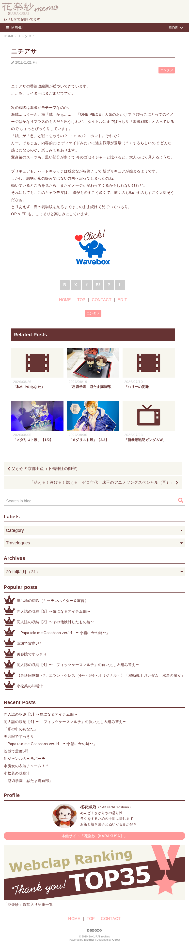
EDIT (122, 300)
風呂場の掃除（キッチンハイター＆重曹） (52, 600)
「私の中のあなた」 (21, 729)
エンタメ (166, 70)
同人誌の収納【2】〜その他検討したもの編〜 (55, 622)
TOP (81, 300)
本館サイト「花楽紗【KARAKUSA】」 (94, 836)
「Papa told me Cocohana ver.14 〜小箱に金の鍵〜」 (63, 633)
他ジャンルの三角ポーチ (24, 758)
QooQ (116, 939)
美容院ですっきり (32, 654)
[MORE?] (64, 825)
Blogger (89, 939)
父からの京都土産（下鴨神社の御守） (46, 469)
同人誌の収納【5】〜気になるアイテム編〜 (53, 611)
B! (98, 285)
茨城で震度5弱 (29, 643)
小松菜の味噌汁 (30, 686)
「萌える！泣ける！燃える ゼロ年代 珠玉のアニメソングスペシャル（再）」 (102, 482)
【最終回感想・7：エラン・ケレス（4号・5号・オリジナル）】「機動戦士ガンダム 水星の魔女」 (101, 675)
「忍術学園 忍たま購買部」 (28, 781)
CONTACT (101, 300)
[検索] (181, 500)
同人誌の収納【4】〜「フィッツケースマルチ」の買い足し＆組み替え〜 (78, 665)
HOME (65, 300)
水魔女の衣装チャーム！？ (26, 766)
